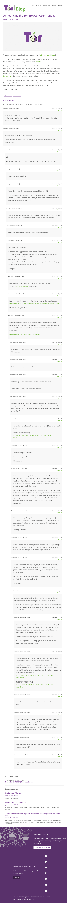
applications (8, 95)
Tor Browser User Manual (47, 55)
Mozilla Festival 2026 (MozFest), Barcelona (20, 782)
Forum (54, 6)
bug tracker (7, 76)
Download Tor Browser (41, 847)
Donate (60, 6)
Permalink (59, 110)
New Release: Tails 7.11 (13, 793)
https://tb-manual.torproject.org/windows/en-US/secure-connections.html (34, 304)
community (17, 95)
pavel (7, 817)
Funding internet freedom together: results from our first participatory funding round (33, 814)
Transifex (38, 62)
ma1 (7, 805)
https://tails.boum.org (21, 286)
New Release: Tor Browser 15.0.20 (17, 802)
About (32, 6)
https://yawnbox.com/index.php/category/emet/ (25, 334)
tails (7, 795)
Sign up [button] (17, 878)
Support (38, 6)
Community (46, 6)
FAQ (32, 899)
